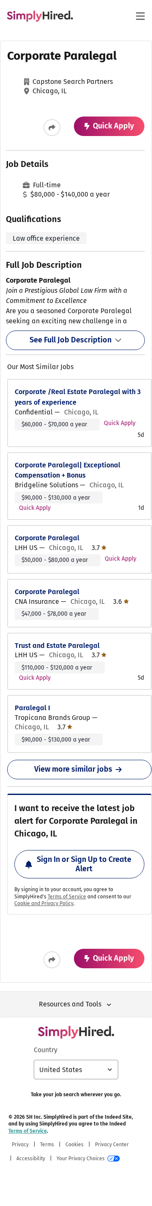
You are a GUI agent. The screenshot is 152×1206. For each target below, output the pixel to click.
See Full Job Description (70, 340)
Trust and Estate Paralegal (57, 646)
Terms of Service (67, 897)
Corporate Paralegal (47, 538)
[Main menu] (140, 16)
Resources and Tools (70, 1004)
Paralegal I (32, 708)
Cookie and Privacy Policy (43, 903)
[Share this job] (51, 127)
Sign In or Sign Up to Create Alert (84, 864)
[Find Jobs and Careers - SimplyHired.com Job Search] (40, 16)
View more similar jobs (73, 769)
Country (45, 1050)
